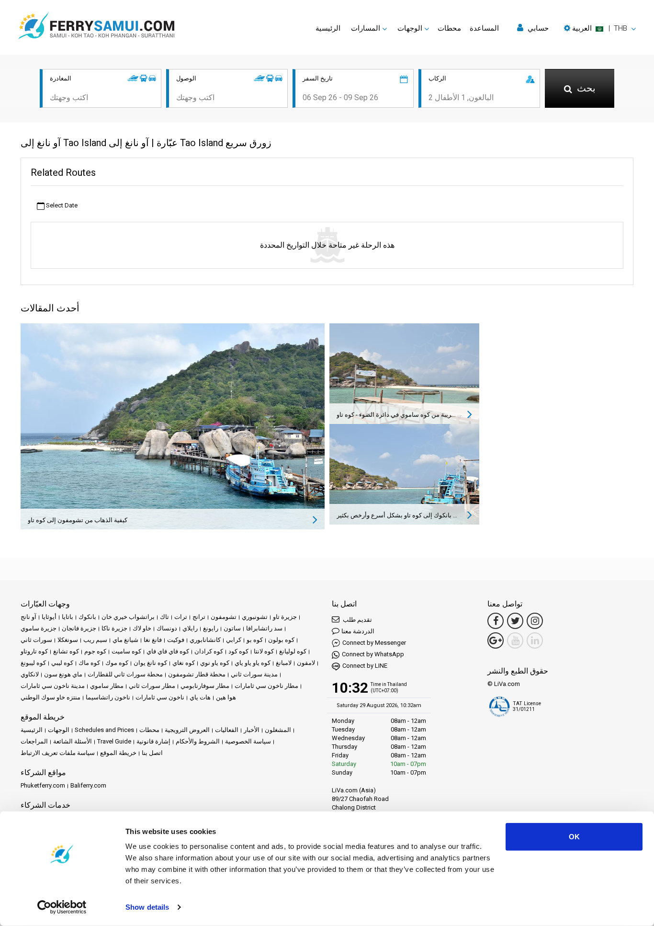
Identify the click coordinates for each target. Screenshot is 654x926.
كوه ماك (89, 662)
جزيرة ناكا (114, 628)
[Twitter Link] (515, 621)
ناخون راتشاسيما (108, 697)
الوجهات (58, 729)
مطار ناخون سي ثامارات (266, 685)
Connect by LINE (364, 665)
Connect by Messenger (374, 642)
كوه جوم (95, 651)
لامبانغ (284, 662)
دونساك (167, 628)
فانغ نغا (153, 639)
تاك (164, 616)
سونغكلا (67, 639)
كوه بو (255, 639)
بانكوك (87, 616)
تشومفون (224, 616)
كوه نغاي (183, 662)
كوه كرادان (208, 651)
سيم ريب (95, 639)
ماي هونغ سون (63, 674)
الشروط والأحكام (198, 741)
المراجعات (34, 741)
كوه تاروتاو (34, 651)
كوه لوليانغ (292, 651)
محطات (449, 28)
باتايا (67, 616)
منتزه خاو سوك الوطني (50, 697)
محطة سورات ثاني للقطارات (125, 674)
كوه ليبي (62, 662)
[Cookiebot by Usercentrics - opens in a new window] (62, 907)
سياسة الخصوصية (248, 741)
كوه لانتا (264, 651)
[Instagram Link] (535, 621)
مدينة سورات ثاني (254, 674)
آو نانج (28, 616)
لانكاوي (30, 674)
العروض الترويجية (187, 729)
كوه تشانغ (66, 651)
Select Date (61, 205)
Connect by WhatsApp (373, 654)
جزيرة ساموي (38, 628)
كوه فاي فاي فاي (168, 651)
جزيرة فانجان (79, 628)
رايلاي (190, 628)
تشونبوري (255, 616)
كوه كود (238, 651)
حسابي (537, 28)
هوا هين (226, 697)
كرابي (233, 639)
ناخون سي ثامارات (159, 697)
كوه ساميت (126, 651)
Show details (147, 907)
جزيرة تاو (285, 616)
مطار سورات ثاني (152, 685)
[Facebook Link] (495, 621)
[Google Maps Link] (495, 640)
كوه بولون (281, 639)
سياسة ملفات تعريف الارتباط (58, 752)
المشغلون (278, 729)
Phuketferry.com (43, 785)
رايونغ (210, 628)
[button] (600, 28)
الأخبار (251, 729)
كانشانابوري (205, 639)
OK (574, 837)
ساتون (232, 628)
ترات (180, 616)
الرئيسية (328, 28)
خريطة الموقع (118, 752)
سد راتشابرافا (264, 628)
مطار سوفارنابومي (204, 685)
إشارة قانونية (153, 741)
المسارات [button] (365, 28)
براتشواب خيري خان (128, 616)
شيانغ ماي (125, 639)
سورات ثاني (36, 639)
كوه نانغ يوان (150, 662)
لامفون (306, 662)
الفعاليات (226, 729)
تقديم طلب (356, 619)
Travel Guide (114, 741)
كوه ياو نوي (214, 662)
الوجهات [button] (409, 28)
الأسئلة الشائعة (72, 741)
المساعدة (484, 28)
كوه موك (116, 662)
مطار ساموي (107, 685)
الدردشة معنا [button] (357, 631)
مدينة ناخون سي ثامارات (53, 685)
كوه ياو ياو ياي (253, 662)
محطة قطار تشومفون (197, 674)
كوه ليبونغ (33, 662)
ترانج (198, 616)
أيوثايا (49, 616)
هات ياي (200, 697)
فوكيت (175, 639)
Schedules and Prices (104, 729)
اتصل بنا (152, 752)
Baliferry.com (88, 785)
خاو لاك (142, 628)
